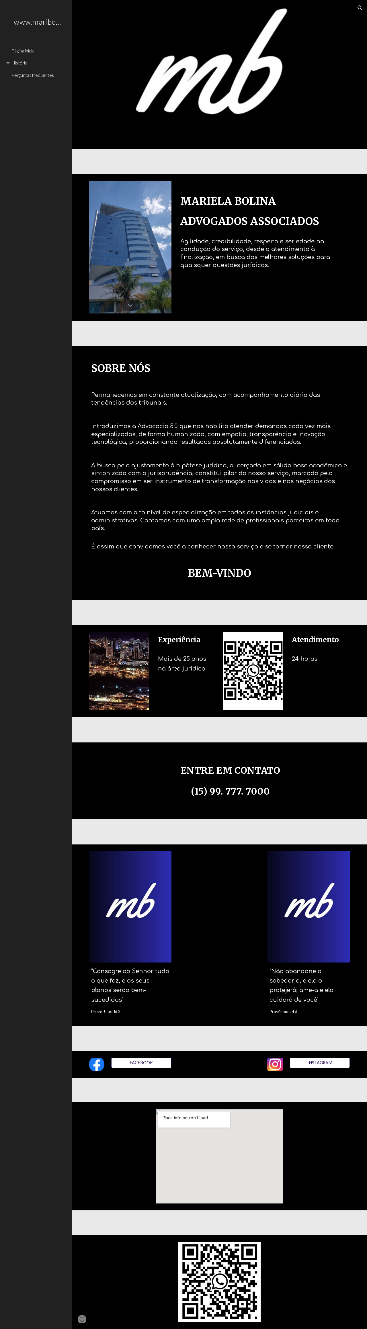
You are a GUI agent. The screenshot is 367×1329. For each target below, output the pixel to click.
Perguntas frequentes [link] (32, 75)
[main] (264, 239)
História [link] (19, 62)
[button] (360, 8)
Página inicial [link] (23, 50)
